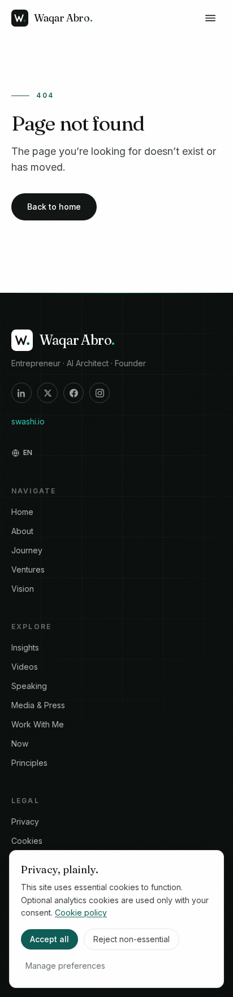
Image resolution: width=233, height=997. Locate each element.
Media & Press (38, 705)
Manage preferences (65, 965)
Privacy (25, 821)
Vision (22, 588)
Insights (25, 647)
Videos (24, 666)
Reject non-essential (131, 939)
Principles (29, 763)
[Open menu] (210, 18)
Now (19, 743)
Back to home (54, 206)
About (22, 531)
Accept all (49, 939)
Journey (26, 550)
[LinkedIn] (21, 393)
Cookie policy (81, 912)
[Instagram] (99, 393)
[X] (47, 393)
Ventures (28, 569)
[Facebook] (73, 393)
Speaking (29, 686)
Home (22, 512)
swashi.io (28, 421)
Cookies (26, 841)
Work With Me (37, 724)
